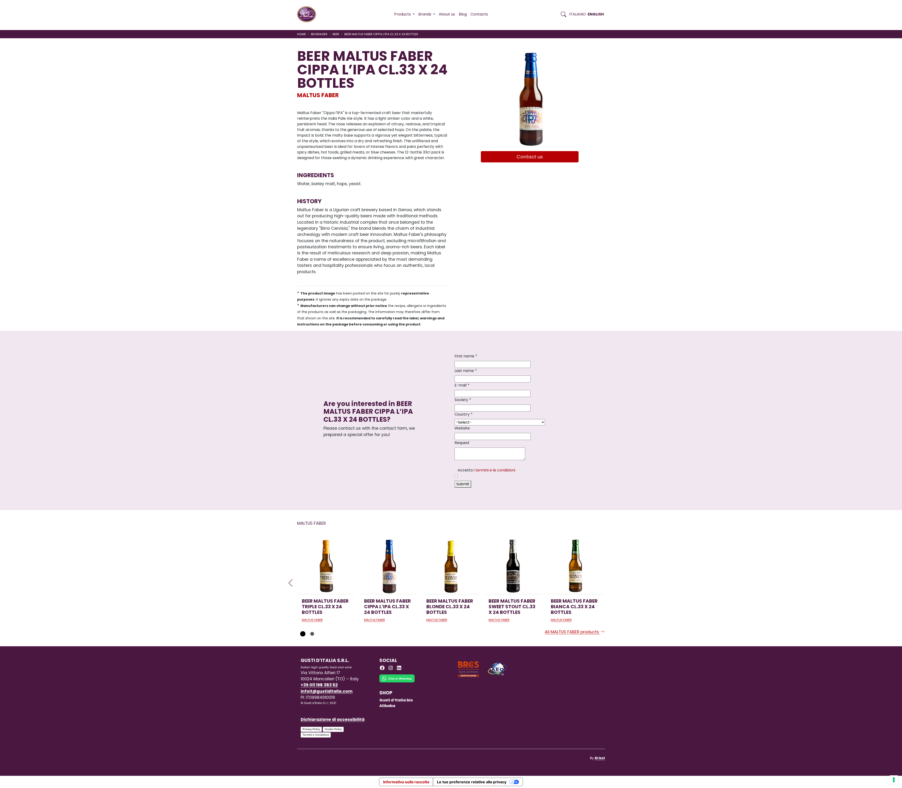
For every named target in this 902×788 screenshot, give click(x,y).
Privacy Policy (311, 729)
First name (466, 356)
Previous (292, 583)
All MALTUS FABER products (572, 632)
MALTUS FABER (318, 95)
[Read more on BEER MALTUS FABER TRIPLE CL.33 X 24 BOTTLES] (326, 566)
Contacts (479, 14)
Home (301, 34)
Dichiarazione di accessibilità (333, 719)
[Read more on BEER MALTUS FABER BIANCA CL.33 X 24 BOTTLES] (575, 566)
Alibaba (387, 705)
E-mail (462, 385)
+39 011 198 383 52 (319, 685)
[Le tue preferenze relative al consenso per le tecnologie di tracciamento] (893, 779)
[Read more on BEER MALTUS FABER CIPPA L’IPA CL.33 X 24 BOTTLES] (388, 566)
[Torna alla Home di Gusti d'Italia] (308, 14)
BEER (336, 34)
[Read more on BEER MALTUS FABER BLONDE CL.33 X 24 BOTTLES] (451, 566)
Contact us (530, 156)
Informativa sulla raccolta (406, 782)
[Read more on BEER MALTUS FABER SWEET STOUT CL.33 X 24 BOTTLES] (513, 566)
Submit (462, 484)
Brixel (600, 758)
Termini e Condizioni (316, 734)
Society (463, 399)
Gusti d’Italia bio (396, 700)
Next (610, 583)
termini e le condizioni (495, 470)
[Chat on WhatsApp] (397, 682)
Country (463, 414)
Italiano (577, 14)
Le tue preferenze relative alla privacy (471, 782)
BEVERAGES (319, 34)
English (596, 14)
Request (462, 442)
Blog (463, 14)
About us (447, 14)
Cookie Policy (333, 729)
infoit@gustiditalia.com (327, 691)
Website (462, 428)
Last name (466, 370)
